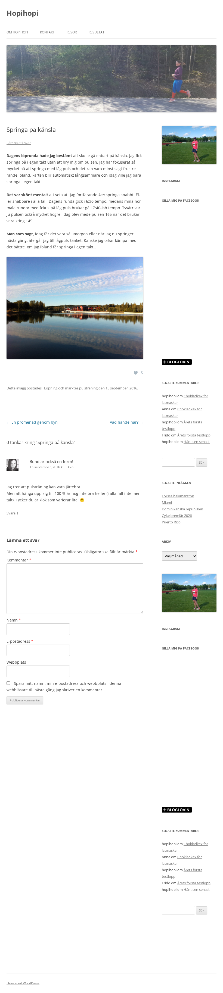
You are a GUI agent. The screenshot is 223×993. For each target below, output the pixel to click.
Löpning (50, 388)
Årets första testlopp (193, 435)
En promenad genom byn (32, 422)
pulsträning (88, 388)
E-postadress (20, 641)
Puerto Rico (171, 522)
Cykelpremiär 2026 (177, 515)
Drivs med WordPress (23, 983)
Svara (11, 513)
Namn (14, 620)
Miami (167, 502)
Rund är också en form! (51, 461)
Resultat (96, 32)
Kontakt (47, 32)
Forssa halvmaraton (178, 496)
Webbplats (16, 662)
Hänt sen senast (197, 441)
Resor (72, 32)
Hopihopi (22, 13)
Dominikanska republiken (182, 509)
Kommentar (19, 560)
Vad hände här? (126, 422)
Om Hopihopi (17, 32)
